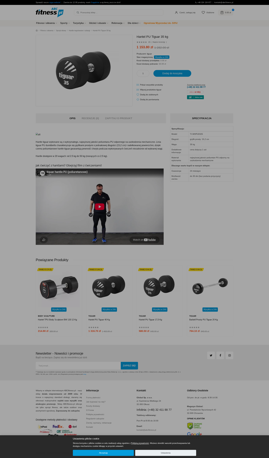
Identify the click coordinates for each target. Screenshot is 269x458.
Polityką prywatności (140, 443)
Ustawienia (166, 453)
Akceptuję (103, 453)
